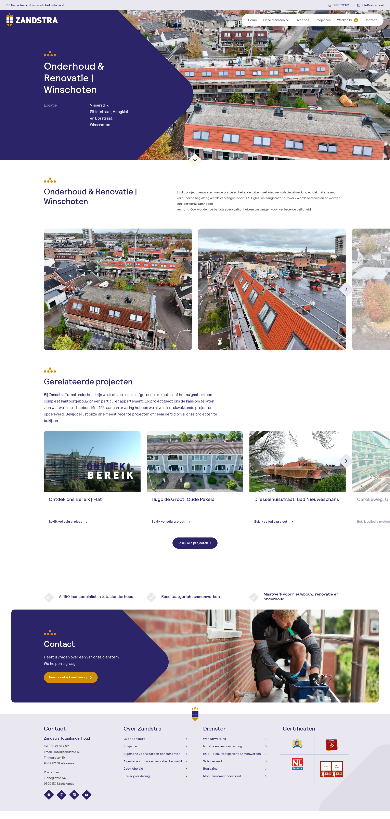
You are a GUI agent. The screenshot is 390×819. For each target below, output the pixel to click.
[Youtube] (87, 795)
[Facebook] (49, 795)
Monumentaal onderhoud (222, 776)
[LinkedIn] (74, 795)
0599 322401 (341, 5)
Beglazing (210, 768)
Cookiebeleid (133, 768)
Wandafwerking (214, 739)
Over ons (302, 20)
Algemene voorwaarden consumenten (152, 754)
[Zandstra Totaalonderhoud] (32, 20)
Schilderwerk (213, 761)
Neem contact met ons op (68, 677)
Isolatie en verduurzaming (222, 746)
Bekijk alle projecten (193, 543)
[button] (346, 461)
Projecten (323, 20)
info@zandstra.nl (373, 5)
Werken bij (347, 20)
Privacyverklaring (137, 776)
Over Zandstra (134, 739)
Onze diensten (274, 20)
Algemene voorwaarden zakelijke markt (153, 761)
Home (252, 20)
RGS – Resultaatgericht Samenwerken (232, 754)
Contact (370, 20)
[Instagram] (61, 795)
